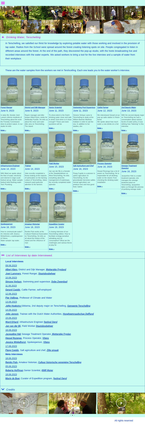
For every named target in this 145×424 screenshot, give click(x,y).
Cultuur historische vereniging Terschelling (59, 362)
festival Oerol (50, 322)
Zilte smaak (53, 350)
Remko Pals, (11, 362)
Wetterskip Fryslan (61, 334)
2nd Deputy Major (128, 107)
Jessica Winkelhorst (15, 342)
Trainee (28, 166)
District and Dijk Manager (35, 107)
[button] (3, 3)
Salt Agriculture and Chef (83, 166)
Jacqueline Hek (13, 334)
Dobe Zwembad (59, 281)
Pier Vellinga (11, 297)
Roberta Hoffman (14, 370)
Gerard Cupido (12, 289)
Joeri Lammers (13, 273)
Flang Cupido (12, 350)
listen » (3, 130)
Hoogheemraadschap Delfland (78, 314)
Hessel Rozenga (13, 338)
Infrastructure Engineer (10, 166)
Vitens (45, 338)
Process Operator (104, 163)
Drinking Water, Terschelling (23, 37)
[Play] (24, 403)
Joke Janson (11, 314)
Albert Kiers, (11, 269)
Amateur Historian (32, 224)
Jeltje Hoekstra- (13, 305)
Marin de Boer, (12, 378)
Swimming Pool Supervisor (84, 107)
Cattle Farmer (102, 107)
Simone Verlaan (13, 281)
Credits (10, 389)
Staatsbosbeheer (47, 273)
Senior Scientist (55, 107)
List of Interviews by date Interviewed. (29, 255)
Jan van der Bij (13, 326)
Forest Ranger (6, 107)
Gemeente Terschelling (78, 305)
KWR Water (47, 370)
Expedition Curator (56, 224)
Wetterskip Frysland (56, 269)
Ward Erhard (11, 322)
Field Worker (54, 163)
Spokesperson (7, 224)
